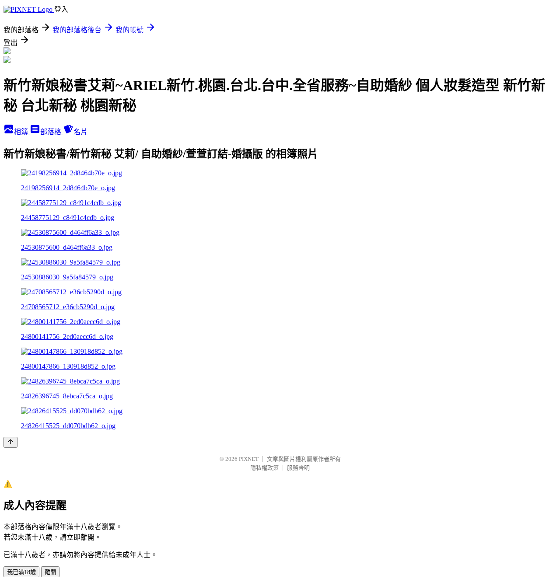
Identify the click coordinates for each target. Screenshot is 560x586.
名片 (81, 132)
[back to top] (11, 442)
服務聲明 (298, 467)
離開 (50, 572)
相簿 (22, 132)
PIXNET (249, 459)
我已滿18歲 (21, 572)
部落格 (51, 132)
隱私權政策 (264, 467)
